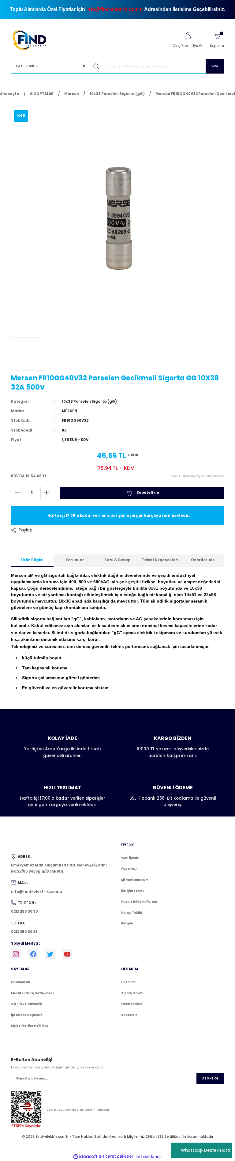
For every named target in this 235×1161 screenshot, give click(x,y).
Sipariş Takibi (132, 993)
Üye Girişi (128, 869)
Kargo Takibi (131, 913)
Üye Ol (197, 45)
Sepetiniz (129, 1015)
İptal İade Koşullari (26, 1015)
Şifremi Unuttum (134, 880)
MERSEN (69, 411)
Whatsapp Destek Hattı (205, 1150)
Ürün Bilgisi (32, 560)
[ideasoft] (85, 1156)
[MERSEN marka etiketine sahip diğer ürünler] (27, 354)
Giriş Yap (180, 45)
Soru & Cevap (117, 560)
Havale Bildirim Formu (139, 902)
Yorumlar (74, 560)
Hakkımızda (20, 982)
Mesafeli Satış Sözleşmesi (32, 993)
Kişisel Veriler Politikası (30, 1026)
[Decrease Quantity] (17, 493)
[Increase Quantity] (46, 493)
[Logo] (32, 39)
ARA (214, 65)
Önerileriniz (202, 560)
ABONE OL (210, 1078)
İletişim (127, 923)
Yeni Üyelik (130, 858)
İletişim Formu (132, 891)
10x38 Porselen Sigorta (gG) (89, 401)
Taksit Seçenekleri (160, 560)
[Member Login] (187, 36)
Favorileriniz (131, 1004)
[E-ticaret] (117, 1156)
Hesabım (128, 982)
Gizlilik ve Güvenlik (26, 1004)
